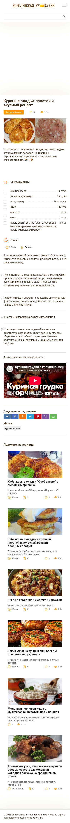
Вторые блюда (14, 112)
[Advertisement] (35, 58)
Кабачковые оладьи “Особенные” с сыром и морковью (33, 483)
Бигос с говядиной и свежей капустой (35, 600)
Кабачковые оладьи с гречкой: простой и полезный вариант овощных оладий (30, 542)
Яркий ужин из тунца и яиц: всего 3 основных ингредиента (32, 652)
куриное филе (12, 428)
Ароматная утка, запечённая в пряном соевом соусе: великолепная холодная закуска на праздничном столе (35, 771)
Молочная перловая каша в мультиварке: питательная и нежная (33, 710)
